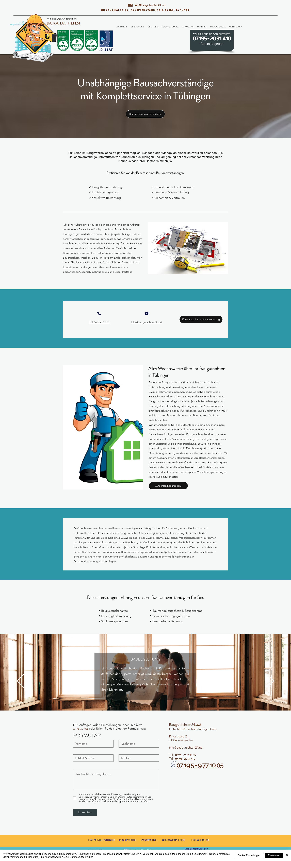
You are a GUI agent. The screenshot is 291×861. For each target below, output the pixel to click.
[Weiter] (270, 681)
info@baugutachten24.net (150, 5)
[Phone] (99, 313)
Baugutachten (71, 257)
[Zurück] (20, 681)
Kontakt (67, 267)
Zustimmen (274, 855)
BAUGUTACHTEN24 (63, 23)
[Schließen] (287, 855)
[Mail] (146, 313)
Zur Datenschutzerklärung (79, 856)
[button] (137, 26)
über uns (103, 271)
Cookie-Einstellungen (249, 855)
